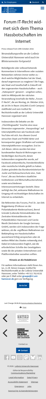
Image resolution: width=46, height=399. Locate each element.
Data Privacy (32, 377)
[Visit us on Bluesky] (33, 357)
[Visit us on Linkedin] (39, 357)
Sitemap (34, 382)
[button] (5, 318)
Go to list (23, 285)
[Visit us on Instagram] (19, 357)
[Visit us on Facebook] (6, 357)
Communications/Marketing (23, 373)
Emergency (19, 386)
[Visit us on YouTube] (13, 357)
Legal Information (16, 377)
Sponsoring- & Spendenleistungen (23, 390)
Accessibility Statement (18, 382)
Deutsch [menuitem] (35, 2)
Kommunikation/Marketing (31, 303)
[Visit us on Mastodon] (26, 357)
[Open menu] (42, 10)
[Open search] (43, 2)
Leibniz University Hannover (27, 366)
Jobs (29, 386)
